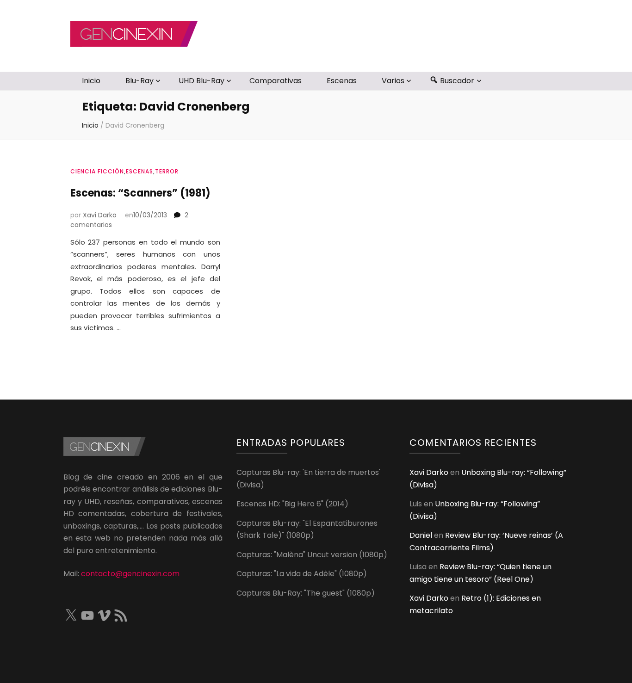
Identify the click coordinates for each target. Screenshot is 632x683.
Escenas (342, 80)
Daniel (420, 535)
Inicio (91, 80)
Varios (393, 80)
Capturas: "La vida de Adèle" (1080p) (301, 573)
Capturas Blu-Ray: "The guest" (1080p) (305, 593)
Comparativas (275, 80)
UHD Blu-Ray (201, 80)
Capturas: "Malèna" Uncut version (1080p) (311, 554)
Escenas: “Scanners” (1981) (140, 193)
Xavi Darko (100, 215)
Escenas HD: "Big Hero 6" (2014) (292, 503)
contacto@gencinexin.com (130, 573)
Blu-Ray (139, 80)
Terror (167, 171)
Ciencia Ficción (97, 171)
